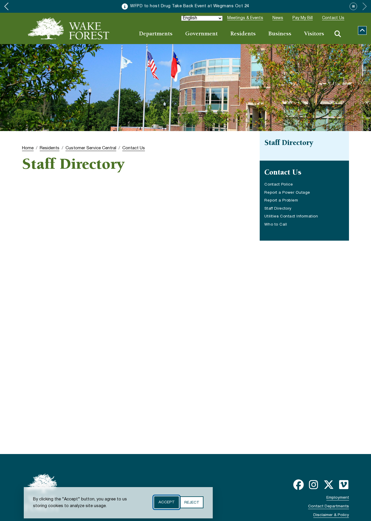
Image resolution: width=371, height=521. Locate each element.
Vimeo (344, 485)
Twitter (328, 485)
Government (201, 34)
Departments (155, 34)
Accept (166, 502)
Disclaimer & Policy (331, 515)
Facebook (298, 485)
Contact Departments (328, 506)
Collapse (362, 30)
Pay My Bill (302, 18)
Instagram (313, 485)
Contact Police (284, 185)
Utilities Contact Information (291, 216)
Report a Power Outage (287, 193)
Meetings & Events (245, 18)
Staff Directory (277, 208)
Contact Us (333, 18)
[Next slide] (364, 6)
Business (279, 34)
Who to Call (275, 224)
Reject (191, 502)
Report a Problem (281, 200)
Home (28, 148)
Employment (337, 498)
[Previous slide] (6, 6)
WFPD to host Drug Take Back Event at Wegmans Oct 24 (189, 6)
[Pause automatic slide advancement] (353, 6)
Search (337, 34)
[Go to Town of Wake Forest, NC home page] (69, 28)
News (277, 18)
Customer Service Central (91, 148)
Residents (243, 34)
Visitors (314, 34)
